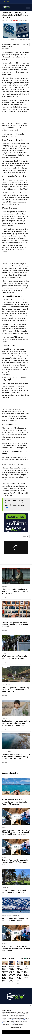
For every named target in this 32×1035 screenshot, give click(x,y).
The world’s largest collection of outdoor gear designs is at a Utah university (15, 625)
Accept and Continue (16, 1032)
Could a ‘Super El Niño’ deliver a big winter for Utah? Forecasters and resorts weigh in (15, 689)
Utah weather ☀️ (23, 2)
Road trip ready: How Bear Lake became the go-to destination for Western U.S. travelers (15, 802)
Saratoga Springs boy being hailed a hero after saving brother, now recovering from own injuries (16, 723)
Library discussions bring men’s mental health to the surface (14, 891)
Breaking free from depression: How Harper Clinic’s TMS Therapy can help (16, 862)
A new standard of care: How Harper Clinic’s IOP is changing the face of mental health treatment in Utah (16, 832)
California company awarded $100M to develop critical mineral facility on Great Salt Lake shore (16, 757)
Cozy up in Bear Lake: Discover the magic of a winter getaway (15, 919)
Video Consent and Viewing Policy (10, 1022)
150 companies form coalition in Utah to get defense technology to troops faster (15, 591)
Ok (30, 1005)
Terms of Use (15, 1019)
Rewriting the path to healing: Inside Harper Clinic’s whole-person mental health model (16, 948)
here (6, 507)
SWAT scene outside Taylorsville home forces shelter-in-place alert (15, 657)
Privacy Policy (22, 1019)
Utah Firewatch (13, 2)
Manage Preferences (16, 1027)
